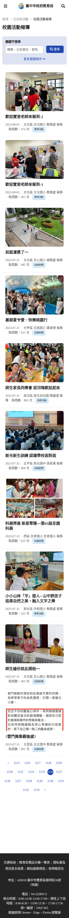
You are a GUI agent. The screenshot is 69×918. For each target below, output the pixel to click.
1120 (10, 771)
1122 (31, 771)
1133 (36, 789)
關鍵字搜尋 (13, 41)
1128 (29, 781)
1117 (38, 763)
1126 (7, 781)
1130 (50, 781)
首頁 (5, 19)
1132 (26, 789)
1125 (59, 771)
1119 (59, 763)
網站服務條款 (36, 868)
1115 (17, 763)
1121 (20, 771)
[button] (5, 6)
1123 (42, 771)
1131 (61, 781)
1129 (40, 781)
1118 (48, 763)
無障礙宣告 (56, 868)
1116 (27, 763)
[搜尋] (55, 49)
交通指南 (10, 862)
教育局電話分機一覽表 (34, 862)
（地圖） (34, 884)
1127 (18, 781)
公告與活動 (21, 19)
